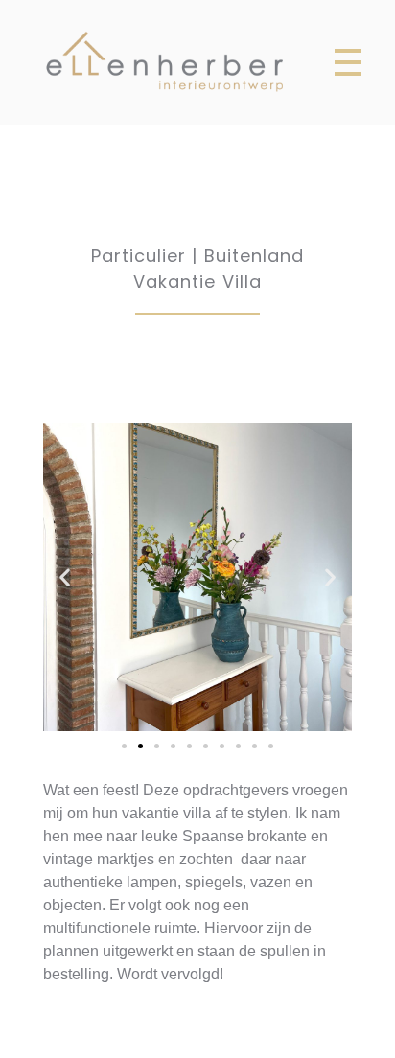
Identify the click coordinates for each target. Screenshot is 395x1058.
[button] (124, 746)
